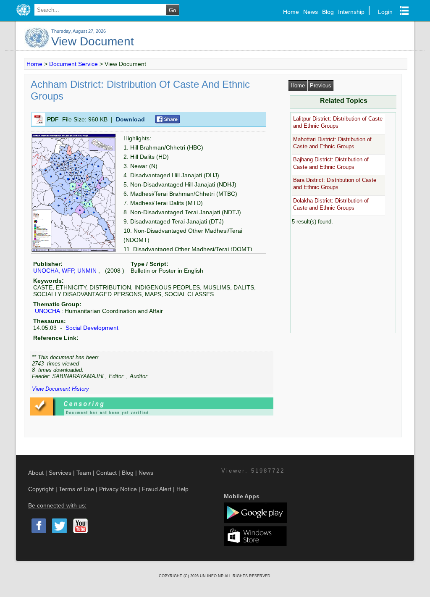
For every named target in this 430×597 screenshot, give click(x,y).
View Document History (60, 389)
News (310, 11)
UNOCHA (47, 311)
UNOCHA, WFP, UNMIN (65, 270)
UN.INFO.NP (212, 576)
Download (130, 119)
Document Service (73, 63)
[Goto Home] (23, 16)
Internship (351, 11)
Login (385, 11)
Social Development (91, 327)
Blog (328, 11)
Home (291, 11)
